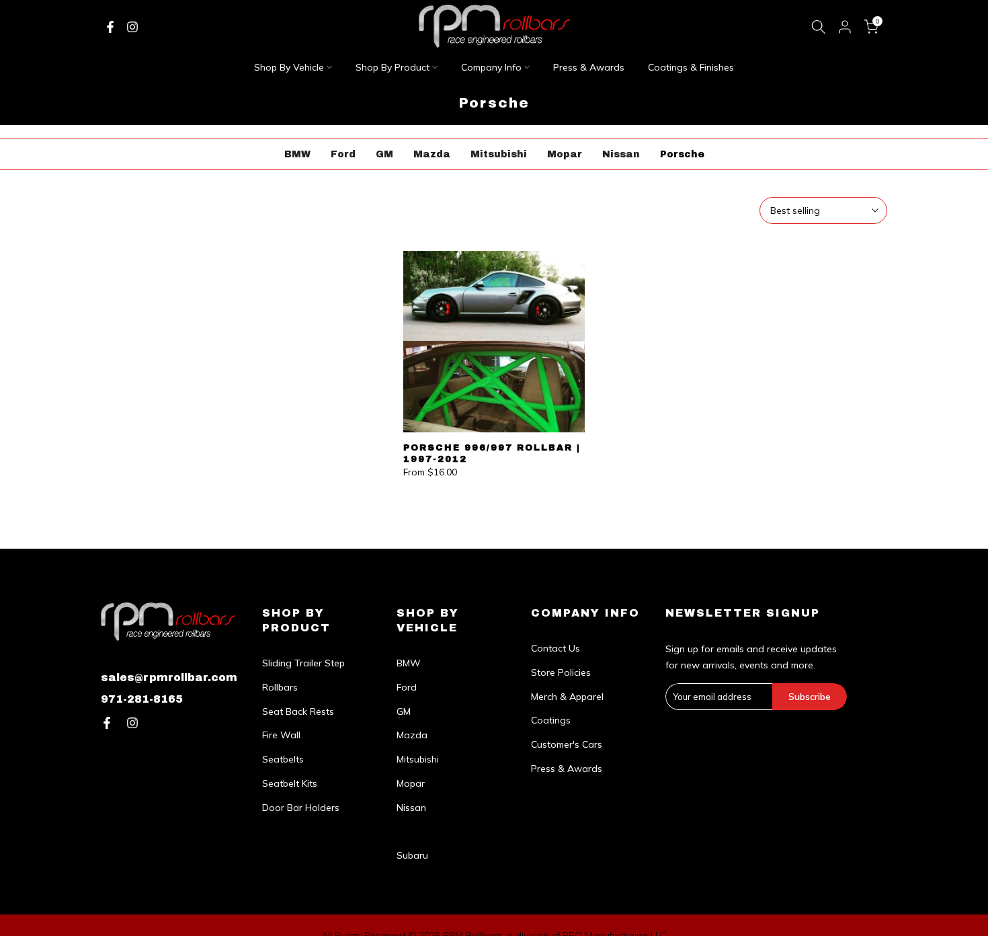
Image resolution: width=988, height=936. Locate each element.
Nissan (621, 154)
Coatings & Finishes (691, 67)
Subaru (412, 855)
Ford (343, 154)
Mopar (564, 154)
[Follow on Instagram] (132, 27)
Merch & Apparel (567, 697)
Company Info (491, 67)
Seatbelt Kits (289, 783)
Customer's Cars (566, 744)
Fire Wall (281, 735)
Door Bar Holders (300, 808)
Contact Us (555, 648)
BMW (297, 154)
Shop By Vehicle (289, 67)
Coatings (551, 720)
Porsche (682, 154)
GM (384, 154)
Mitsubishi (498, 154)
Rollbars (280, 687)
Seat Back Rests (298, 711)
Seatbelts (283, 759)
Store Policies (561, 672)
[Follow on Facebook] (110, 27)
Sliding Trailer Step (303, 663)
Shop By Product (392, 67)
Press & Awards (588, 67)
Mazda (431, 154)
